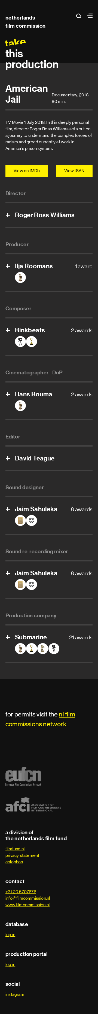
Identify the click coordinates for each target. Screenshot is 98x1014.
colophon (14, 861)
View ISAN (74, 170)
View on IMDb (27, 170)
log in (10, 934)
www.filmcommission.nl (27, 904)
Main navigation (88, 16)
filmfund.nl (14, 848)
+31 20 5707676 (20, 891)
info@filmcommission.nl (27, 898)
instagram (14, 994)
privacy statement (22, 855)
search (80, 16)
